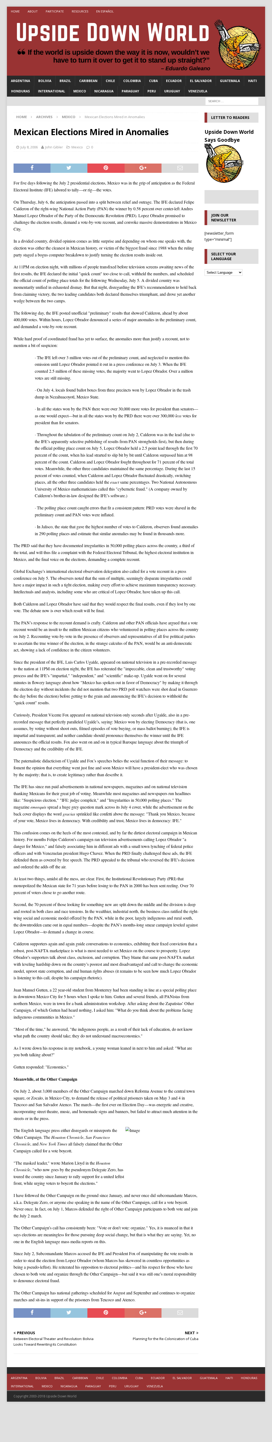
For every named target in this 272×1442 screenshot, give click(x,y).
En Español (105, 11)
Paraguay (130, 91)
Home (15, 11)
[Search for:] (231, 100)
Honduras (20, 91)
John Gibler (54, 147)
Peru (151, 91)
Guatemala (230, 81)
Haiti (252, 81)
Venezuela (197, 91)
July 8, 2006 (29, 147)
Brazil (65, 81)
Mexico (79, 91)
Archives (44, 116)
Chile (110, 81)
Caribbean (88, 81)
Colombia (132, 81)
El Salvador (201, 81)
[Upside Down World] (136, 72)
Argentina (20, 81)
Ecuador (174, 81)
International (51, 91)
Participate (55, 11)
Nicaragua (103, 91)
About (33, 11)
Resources (80, 11)
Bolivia (44, 81)
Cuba (153, 81)
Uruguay (172, 91)
